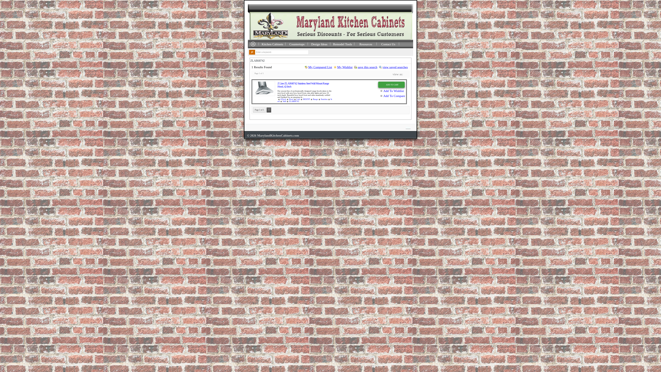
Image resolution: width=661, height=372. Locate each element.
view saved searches (395, 67)
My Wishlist (345, 67)
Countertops (297, 44)
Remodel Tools (342, 44)
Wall (284, 101)
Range (315, 99)
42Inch (283, 99)
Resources (365, 44)
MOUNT (306, 99)
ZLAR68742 (294, 101)
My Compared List (320, 67)
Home (253, 44)
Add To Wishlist (393, 91)
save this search (367, 67)
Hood (291, 99)
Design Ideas (319, 44)
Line (298, 99)
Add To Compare (394, 96)
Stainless (324, 99)
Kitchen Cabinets (272, 44)
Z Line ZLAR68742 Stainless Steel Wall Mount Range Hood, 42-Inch (303, 85)
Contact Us (388, 44)
